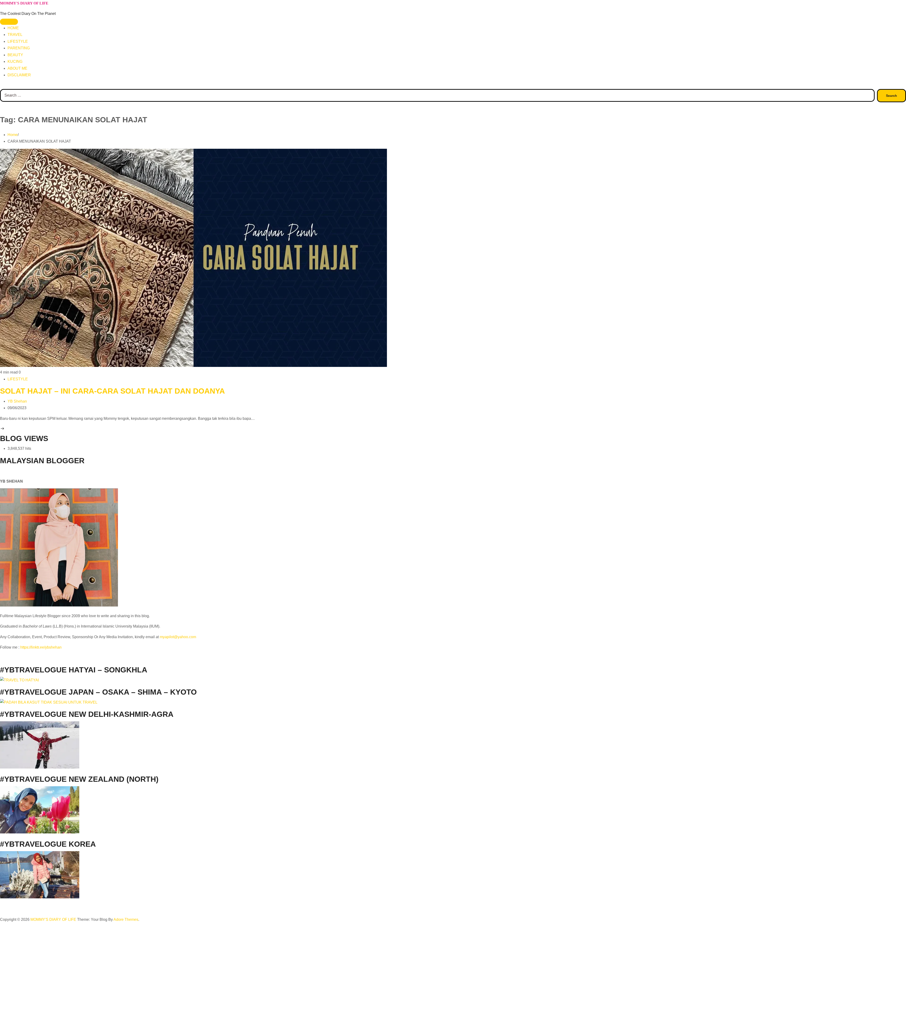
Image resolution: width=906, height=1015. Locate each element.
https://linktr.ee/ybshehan (41, 647)
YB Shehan (17, 401)
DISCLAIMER (19, 75)
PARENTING (19, 48)
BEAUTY (15, 55)
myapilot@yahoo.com (178, 637)
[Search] (1, 86)
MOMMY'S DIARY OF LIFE (24, 3)
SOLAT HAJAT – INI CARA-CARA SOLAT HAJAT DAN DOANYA (112, 391)
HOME (13, 28)
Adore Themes (125, 919)
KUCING (15, 61)
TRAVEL (15, 35)
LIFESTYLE (18, 41)
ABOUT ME (17, 68)
